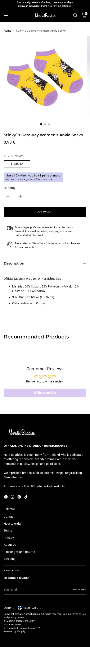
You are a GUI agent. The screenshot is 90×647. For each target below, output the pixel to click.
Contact (9, 516)
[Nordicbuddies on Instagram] (12, 497)
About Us (10, 544)
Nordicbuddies (32, 614)
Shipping (9, 558)
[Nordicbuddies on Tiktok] (26, 497)
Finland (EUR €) (31, 608)
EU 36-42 (17, 164)
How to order (12, 523)
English (7, 608)
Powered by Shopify (14, 631)
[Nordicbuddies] (45, 15)
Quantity (9, 188)
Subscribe (79, 589)
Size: (13, 156)
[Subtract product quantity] (8, 196)
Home (7, 30)
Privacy (9, 537)
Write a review (45, 393)
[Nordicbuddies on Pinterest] (19, 497)
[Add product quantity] (20, 196)
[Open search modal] (75, 15)
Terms (8, 530)
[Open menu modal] (6, 15)
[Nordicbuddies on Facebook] (6, 497)
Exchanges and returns (19, 551)
